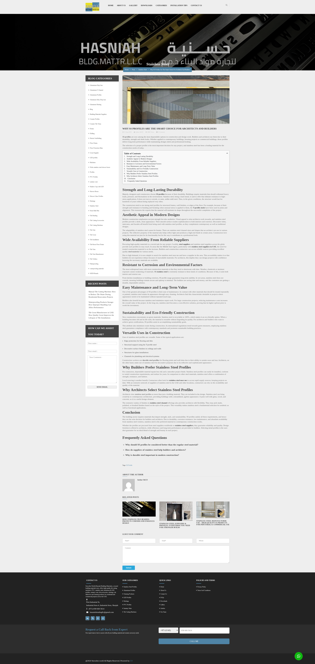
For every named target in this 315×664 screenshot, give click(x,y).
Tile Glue (92, 230)
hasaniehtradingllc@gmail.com (102, 612)
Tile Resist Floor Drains (97, 244)
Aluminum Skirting (95, 104)
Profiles (92, 172)
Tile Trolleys (93, 259)
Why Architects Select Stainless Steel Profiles (142, 176)
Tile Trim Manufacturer (97, 254)
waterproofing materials (97, 268)
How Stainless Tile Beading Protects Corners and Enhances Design (138, 521)
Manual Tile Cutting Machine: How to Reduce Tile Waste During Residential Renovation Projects (102, 294)
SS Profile (129, 465)
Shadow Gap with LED (97, 187)
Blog (91, 109)
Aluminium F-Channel (96, 90)
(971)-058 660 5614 (96, 609)
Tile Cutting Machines (96, 225)
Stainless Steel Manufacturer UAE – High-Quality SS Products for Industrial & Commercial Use (212, 523)
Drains (92, 129)
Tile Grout (93, 235)
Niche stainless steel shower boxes (100, 167)
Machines (93, 162)
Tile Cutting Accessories (97, 220)
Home (127, 70)
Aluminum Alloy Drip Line (98, 100)
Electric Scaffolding (95, 138)
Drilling (92, 133)
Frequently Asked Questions (137, 181)
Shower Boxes (94, 191)
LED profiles (94, 158)
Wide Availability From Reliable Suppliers (141, 161)
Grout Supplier (94, 153)
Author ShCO (139, 132)
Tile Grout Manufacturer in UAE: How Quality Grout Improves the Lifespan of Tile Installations (101, 315)
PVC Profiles (94, 177)
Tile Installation (94, 240)
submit (128, 568)
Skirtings (92, 201)
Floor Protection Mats (96, 148)
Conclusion (131, 178)
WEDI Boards (94, 273)
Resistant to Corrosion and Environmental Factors (144, 164)
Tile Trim (92, 249)
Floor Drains (93, 143)
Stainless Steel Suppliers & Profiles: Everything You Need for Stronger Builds (174, 525)
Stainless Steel (142, 70)
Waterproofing (94, 264)
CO (131, 661)
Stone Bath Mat (94, 211)
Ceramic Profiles (95, 119)
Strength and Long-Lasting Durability (140, 156)
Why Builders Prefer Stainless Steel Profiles (142, 174)
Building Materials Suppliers (98, 114)
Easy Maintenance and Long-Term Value (141, 166)
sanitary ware (94, 182)
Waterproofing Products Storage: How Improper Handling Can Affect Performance (101, 304)
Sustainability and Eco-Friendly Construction (142, 169)
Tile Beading (93, 215)
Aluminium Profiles (96, 95)
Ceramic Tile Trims (95, 124)
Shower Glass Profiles (96, 196)
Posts (133, 70)
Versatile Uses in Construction (137, 171)
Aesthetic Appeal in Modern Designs (139, 159)
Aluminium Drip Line (96, 85)
